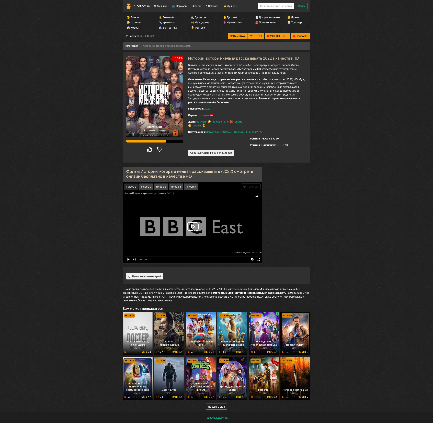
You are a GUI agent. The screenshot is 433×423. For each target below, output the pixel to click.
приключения (221, 121)
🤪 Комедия (134, 22)
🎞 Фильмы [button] (160, 5)
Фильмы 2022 (254, 131)
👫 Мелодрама (200, 22)
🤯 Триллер (294, 22)
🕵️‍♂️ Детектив (199, 17)
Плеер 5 (191, 186)
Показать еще (216, 406)
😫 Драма (293, 17)
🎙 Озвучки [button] (212, 5)
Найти (301, 5)
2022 (207, 108)
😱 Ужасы (133, 27)
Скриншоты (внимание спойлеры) (211, 152)
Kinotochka (141, 6)
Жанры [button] (196, 5)
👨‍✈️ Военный (166, 17)
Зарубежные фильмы (219, 131)
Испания (204, 115)
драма (238, 121)
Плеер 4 (176, 186)
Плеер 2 (146, 186)
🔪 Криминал (167, 22)
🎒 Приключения (265, 22)
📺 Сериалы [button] (180, 5)
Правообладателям (217, 417)
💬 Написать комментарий (144, 276)
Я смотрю (252, 186)
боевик (197, 125)
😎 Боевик (133, 17)
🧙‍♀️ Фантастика (168, 27)
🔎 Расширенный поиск (139, 35)
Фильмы (239, 131)
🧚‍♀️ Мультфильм (232, 22)
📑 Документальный (266, 17)
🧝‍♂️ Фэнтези (198, 27)
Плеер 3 (161, 186)
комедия (202, 121)
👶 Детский (230, 17)
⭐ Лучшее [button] (230, 5)
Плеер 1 (131, 186)
